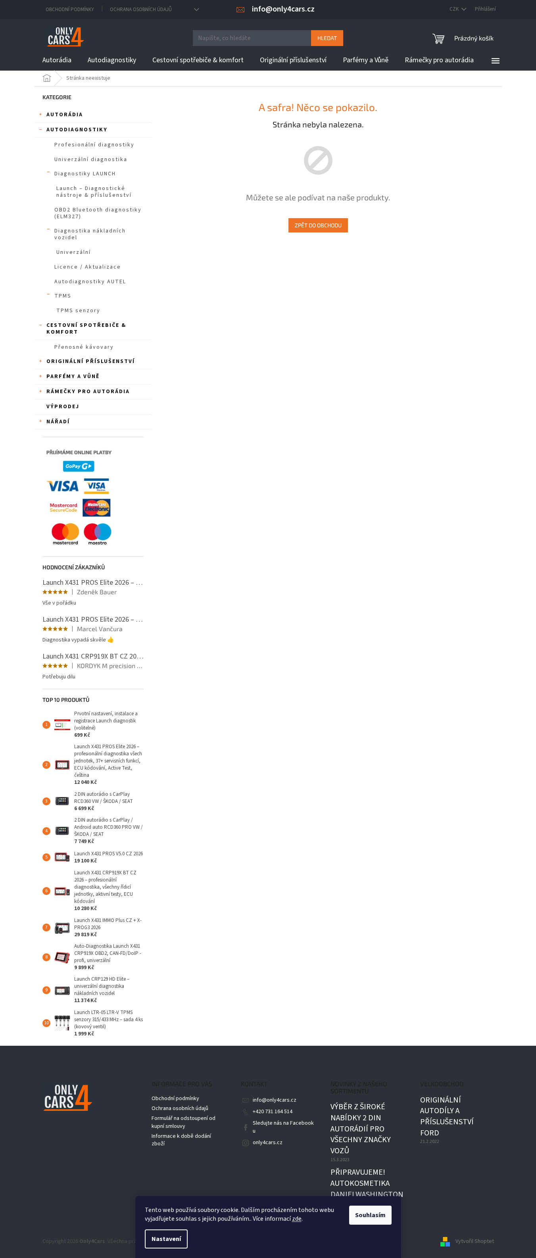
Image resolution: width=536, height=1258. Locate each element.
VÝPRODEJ (62, 407)
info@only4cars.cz (274, 1100)
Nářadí (58, 422)
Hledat (327, 38)
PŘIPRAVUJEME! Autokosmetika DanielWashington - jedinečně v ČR (366, 1189)
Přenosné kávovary (84, 347)
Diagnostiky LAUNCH (85, 174)
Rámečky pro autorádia (88, 392)
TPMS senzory (78, 311)
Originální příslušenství (90, 361)
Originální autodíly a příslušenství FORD (447, 1117)
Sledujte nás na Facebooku (283, 1127)
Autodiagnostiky (77, 130)
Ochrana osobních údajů (141, 9)
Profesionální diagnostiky (94, 145)
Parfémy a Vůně (73, 376)
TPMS (62, 296)
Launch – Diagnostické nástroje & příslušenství (94, 191)
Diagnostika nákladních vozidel (90, 234)
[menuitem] (57, 60)
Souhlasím (370, 1215)
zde (297, 1218)
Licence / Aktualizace (87, 267)
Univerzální (73, 252)
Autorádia (64, 115)
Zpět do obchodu (318, 225)
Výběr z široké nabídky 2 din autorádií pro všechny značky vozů (360, 1129)
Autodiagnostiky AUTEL (90, 282)
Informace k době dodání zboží (181, 1140)
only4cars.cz (267, 1143)
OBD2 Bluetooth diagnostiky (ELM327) (98, 213)
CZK (455, 9)
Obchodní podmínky (70, 9)
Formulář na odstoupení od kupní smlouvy (183, 1122)
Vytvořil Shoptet (474, 1241)
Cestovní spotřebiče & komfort (86, 328)
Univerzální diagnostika (90, 159)
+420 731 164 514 (272, 1112)
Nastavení (166, 1239)
